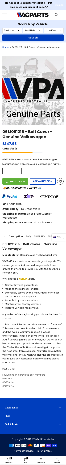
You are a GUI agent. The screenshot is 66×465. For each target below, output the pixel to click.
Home (5, 47)
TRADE (51, 236)
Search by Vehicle (33, 24)
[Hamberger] (8, 15)
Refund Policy (44, 451)
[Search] (56, 15)
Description (16, 236)
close (60, 5)
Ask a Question (42, 181)
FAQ (28, 236)
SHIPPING (39, 236)
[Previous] (4, 236)
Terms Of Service (24, 451)
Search (33, 37)
